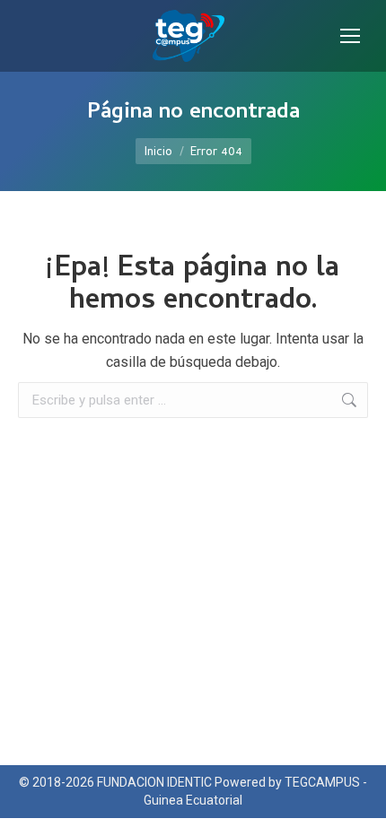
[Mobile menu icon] (350, 36)
